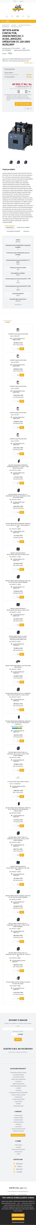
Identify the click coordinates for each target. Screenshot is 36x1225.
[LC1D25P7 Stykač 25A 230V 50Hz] (18, 382)
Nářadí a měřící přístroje (18, 1083)
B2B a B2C (19, 1169)
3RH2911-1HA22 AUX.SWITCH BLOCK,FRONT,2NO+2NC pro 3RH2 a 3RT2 (18, 609)
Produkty (14, 25)
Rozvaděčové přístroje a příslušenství (18, 1092)
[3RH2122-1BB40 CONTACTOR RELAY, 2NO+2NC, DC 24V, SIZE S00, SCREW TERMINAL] (18, 891)
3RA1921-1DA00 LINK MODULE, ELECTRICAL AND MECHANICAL (18, 666)
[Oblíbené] (23, 16)
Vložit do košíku (25, 104)
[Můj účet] (7, 16)
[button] (26, 91)
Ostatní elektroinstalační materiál (18, 1085)
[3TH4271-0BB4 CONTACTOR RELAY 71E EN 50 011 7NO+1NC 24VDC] (18, 978)
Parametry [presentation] (9, 227)
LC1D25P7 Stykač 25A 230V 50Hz (18, 386)
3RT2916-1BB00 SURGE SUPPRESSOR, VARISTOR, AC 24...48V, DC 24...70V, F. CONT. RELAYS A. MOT (18, 525)
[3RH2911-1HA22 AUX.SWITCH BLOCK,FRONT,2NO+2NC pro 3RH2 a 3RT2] (18, 604)
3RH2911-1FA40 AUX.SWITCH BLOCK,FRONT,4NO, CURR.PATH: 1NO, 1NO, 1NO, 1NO (18, 868)
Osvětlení (18, 1088)
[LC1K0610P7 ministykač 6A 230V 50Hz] (18, 329)
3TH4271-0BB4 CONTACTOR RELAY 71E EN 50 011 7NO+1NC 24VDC (18, 982)
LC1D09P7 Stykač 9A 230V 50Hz (18, 360)
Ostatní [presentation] (7, 322)
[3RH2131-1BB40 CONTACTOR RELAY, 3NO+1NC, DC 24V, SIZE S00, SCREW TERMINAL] (18, 576)
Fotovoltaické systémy (18, 1074)
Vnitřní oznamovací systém (18, 1149)
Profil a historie (18, 1144)
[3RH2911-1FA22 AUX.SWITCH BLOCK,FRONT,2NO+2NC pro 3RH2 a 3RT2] (18, 549)
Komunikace (18, 1081)
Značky (19, 1166)
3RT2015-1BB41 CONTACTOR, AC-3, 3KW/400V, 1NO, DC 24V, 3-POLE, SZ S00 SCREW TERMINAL (18, 839)
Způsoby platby (18, 1115)
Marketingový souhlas (18, 1130)
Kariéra (18, 1153)
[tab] (10, 227)
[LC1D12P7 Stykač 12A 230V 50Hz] (18, 408)
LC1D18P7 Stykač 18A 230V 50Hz (18, 439)
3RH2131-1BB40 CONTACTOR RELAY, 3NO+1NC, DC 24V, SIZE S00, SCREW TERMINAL (18, 581)
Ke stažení (18, 1147)
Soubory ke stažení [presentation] (23, 227)
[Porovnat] (18, 16)
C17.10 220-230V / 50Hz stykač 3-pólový (18, 781)
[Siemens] (10, 53)
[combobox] (15, 1)
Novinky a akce (18, 1151)
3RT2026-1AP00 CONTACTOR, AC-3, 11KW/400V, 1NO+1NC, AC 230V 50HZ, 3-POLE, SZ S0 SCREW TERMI (18, 496)
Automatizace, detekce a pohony (19, 1072)
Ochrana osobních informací (18, 1128)
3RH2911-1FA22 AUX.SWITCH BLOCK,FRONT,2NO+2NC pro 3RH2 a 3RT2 (18, 553)
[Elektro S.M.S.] (18, 8)
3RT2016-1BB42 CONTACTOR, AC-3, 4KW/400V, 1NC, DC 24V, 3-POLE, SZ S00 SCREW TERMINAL (18, 754)
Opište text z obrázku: (18, 1031)
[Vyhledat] (12, 16)
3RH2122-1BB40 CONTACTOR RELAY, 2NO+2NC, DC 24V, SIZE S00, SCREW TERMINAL (18, 896)
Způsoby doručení (18, 1117)
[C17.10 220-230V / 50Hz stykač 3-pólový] (18, 777)
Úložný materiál (18, 1101)
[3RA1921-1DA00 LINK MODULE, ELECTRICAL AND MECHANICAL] (18, 661)
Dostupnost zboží (18, 1119)
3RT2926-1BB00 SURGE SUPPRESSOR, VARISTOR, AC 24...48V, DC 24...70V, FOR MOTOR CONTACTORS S (18, 809)
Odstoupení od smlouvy (18, 1135)
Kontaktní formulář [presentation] (13, 231)
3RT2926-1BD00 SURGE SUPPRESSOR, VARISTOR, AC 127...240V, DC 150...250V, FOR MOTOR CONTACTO (18, 722)
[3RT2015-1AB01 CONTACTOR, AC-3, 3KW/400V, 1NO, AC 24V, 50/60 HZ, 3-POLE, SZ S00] (18, 948)
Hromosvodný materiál (18, 1076)
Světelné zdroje (18, 1097)
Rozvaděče (18, 1090)
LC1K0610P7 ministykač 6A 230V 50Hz (18, 334)
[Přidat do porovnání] (28, 108)
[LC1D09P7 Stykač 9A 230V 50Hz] (18, 356)
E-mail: (18, 1026)
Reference (19, 1163)
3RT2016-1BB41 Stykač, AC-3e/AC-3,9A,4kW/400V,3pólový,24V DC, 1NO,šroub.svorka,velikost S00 (18, 638)
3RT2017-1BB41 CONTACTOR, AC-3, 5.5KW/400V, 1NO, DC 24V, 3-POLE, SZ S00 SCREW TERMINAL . (18, 925)
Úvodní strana (5, 25)
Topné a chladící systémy (18, 1099)
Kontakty (19, 1172)
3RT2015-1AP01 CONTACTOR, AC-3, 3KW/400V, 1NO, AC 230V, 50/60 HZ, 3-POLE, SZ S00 (18, 694)
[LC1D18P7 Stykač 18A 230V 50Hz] (18, 434)
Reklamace (18, 1124)
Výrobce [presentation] (26, 231)
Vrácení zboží (18, 1126)
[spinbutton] (22, 91)
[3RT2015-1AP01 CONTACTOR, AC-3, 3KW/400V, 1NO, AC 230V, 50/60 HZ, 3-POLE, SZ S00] (18, 689)
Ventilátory (18, 1103)
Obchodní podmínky (18, 1122)
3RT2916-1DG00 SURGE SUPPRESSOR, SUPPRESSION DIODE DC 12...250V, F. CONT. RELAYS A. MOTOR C (18, 466)
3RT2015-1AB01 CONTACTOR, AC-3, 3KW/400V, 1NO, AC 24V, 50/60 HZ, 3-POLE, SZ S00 (18, 954)
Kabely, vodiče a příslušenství (18, 1079)
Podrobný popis (28, 62)
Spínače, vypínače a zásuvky (18, 1094)
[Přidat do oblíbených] (25, 108)
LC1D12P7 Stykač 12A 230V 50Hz (18, 413)
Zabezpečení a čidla (18, 1105)
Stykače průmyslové (16, 26)
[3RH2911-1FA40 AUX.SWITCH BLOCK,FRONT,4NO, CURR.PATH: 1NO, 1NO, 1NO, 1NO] (18, 862)
